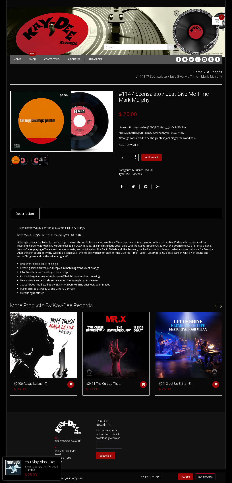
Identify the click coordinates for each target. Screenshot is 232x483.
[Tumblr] (217, 59)
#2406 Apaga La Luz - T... (31, 383)
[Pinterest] (211, 59)
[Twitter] (191, 59)
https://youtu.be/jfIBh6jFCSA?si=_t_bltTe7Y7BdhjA (157, 127)
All (151, 170)
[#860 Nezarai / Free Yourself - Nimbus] (13, 467)
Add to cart (151, 157)
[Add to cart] (70, 384)
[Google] (198, 59)
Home (197, 72)
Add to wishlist (130, 145)
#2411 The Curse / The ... (103, 383)
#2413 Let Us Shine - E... (175, 383)
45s (147, 170)
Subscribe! (105, 455)
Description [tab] (25, 213)
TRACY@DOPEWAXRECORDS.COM (75, 441)
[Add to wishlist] (13, 316)
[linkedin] (185, 59)
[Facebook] (178, 59)
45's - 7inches (134, 174)
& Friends (214, 72)
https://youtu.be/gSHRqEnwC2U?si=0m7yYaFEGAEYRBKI (152, 132)
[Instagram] (204, 59)
